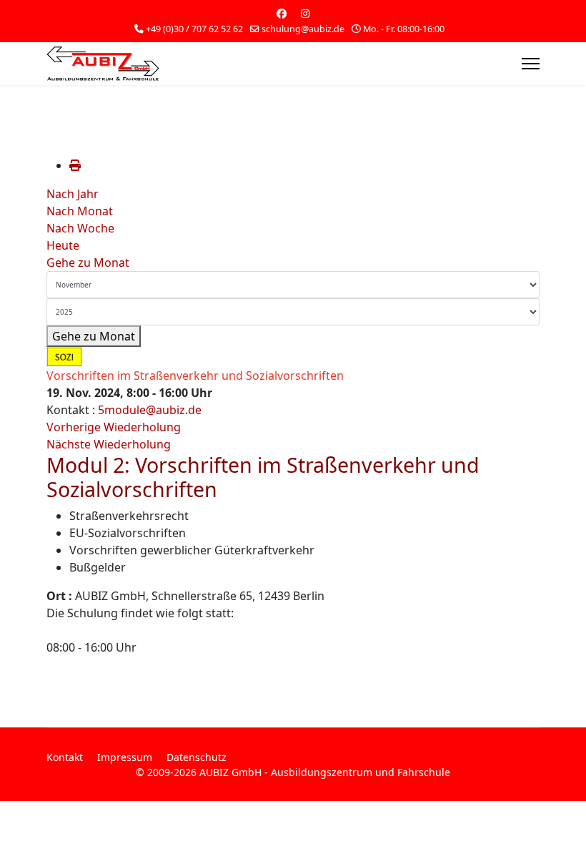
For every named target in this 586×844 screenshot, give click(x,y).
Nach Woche (80, 228)
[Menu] (531, 63)
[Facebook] (282, 13)
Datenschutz (197, 757)
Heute (62, 245)
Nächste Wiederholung (108, 444)
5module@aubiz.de (150, 410)
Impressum (124, 757)
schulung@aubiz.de (303, 29)
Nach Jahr (72, 194)
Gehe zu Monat (87, 262)
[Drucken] (75, 165)
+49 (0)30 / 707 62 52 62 (194, 29)
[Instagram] (305, 13)
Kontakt (64, 757)
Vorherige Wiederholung (113, 427)
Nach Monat (79, 211)
